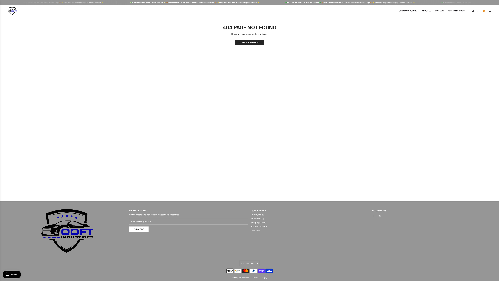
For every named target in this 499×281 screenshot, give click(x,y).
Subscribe (139, 229)
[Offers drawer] (484, 11)
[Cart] (490, 11)
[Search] (473, 11)
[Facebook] (373, 216)
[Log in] (478, 11)
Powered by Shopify (260, 278)
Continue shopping (249, 42)
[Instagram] (380, 216)
